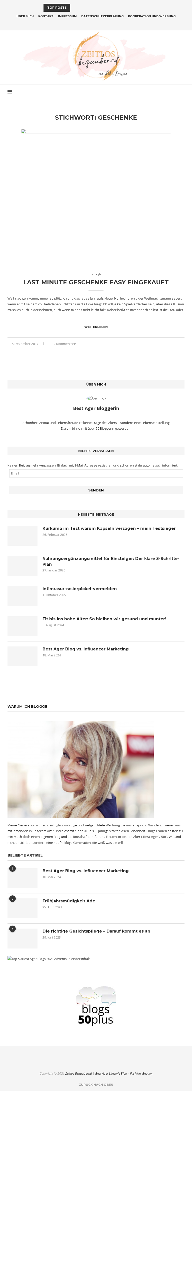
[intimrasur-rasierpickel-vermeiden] (23, 596)
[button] (75, 8)
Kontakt (46, 16)
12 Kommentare (64, 343)
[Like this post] (161, 343)
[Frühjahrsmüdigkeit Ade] (23, 908)
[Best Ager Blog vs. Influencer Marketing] (23, 656)
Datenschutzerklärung (102, 16)
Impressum (67, 16)
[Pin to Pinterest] (177, 343)
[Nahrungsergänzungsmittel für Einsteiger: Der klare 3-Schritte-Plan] (23, 566)
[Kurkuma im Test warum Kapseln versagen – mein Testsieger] (23, 536)
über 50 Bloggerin (101, 428)
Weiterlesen (96, 327)
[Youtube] (105, 23)
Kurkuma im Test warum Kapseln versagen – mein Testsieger (109, 528)
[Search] (182, 91)
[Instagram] (93, 23)
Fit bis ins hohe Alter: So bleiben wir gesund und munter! (104, 619)
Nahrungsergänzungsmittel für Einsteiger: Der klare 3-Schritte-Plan (111, 561)
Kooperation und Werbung (152, 16)
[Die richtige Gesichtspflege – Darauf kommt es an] (23, 938)
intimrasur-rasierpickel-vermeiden (79, 588)
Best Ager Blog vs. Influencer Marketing (85, 649)
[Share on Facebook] (167, 343)
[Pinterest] (99, 23)
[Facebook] (86, 23)
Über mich (25, 16)
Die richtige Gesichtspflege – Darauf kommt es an (96, 931)
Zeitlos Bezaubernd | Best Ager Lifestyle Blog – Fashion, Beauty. (108, 1073)
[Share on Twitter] (172, 343)
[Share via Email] (183, 343)
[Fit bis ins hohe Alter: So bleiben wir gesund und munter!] (23, 626)
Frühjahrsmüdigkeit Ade (68, 901)
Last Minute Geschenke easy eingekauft (96, 282)
